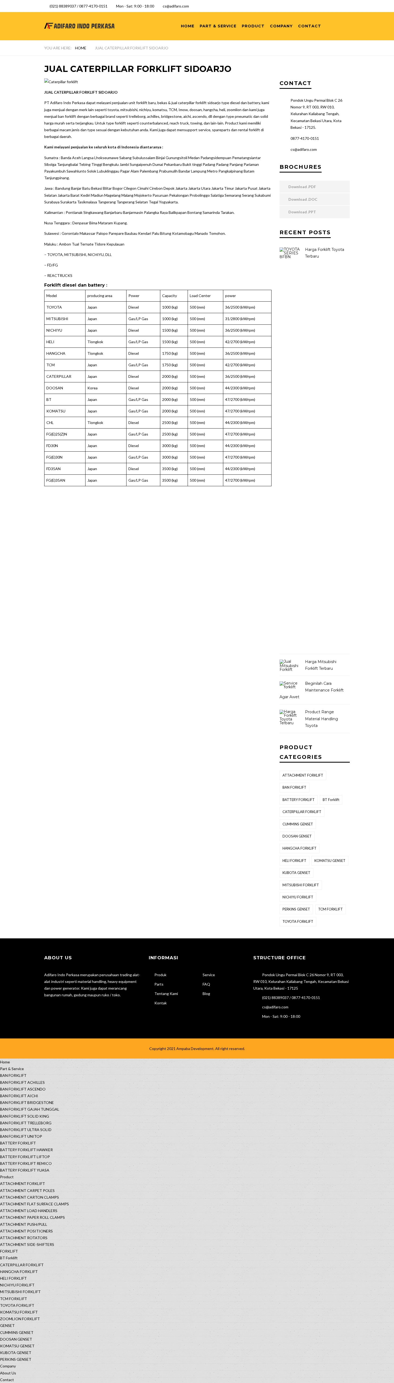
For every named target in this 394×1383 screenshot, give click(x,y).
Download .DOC (302, 199)
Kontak (160, 1003)
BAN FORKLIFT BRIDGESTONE (27, 1102)
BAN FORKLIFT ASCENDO (23, 1089)
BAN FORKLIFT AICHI (19, 1095)
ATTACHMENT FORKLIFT (303, 775)
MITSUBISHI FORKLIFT (301, 885)
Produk (160, 974)
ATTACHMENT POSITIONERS (26, 1231)
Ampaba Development (195, 1048)
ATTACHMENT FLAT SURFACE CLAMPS (34, 1204)
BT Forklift (331, 799)
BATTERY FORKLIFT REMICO (26, 1163)
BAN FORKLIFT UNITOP (21, 1136)
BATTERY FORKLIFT (299, 799)
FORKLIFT (9, 1251)
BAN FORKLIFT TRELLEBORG (25, 1123)
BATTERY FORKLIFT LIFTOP (25, 1156)
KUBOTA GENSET (296, 872)
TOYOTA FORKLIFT (298, 921)
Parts (158, 984)
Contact (309, 26)
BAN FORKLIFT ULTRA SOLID (25, 1129)
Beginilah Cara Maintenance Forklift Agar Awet (312, 690)
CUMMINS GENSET (298, 824)
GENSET (7, 1325)
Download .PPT (302, 212)
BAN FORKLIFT (294, 787)
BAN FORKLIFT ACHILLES (22, 1082)
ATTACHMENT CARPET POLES (27, 1190)
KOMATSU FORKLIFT (19, 1312)
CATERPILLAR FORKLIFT (302, 812)
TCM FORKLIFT (330, 909)
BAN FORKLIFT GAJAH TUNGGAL (29, 1109)
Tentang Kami (166, 993)
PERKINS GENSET (296, 909)
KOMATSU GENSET (329, 860)
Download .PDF (302, 186)
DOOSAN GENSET (297, 836)
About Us (8, 1373)
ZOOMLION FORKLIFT (20, 1318)
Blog (206, 993)
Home (187, 26)
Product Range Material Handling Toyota (321, 718)
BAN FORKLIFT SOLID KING (24, 1116)
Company (281, 26)
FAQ (206, 984)
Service (209, 974)
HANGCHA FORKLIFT (300, 848)
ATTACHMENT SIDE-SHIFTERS (27, 1244)
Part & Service (218, 26)
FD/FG (52, 265)
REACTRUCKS (59, 275)
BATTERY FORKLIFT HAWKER (26, 1149)
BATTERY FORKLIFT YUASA (24, 1170)
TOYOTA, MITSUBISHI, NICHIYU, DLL (79, 254)
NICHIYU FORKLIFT (298, 897)
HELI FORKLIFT (294, 860)
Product (253, 26)
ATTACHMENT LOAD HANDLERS (28, 1210)
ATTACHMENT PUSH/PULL (23, 1224)
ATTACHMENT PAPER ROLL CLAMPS (32, 1217)
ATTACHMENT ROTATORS (23, 1237)
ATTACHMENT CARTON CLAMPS (29, 1197)
